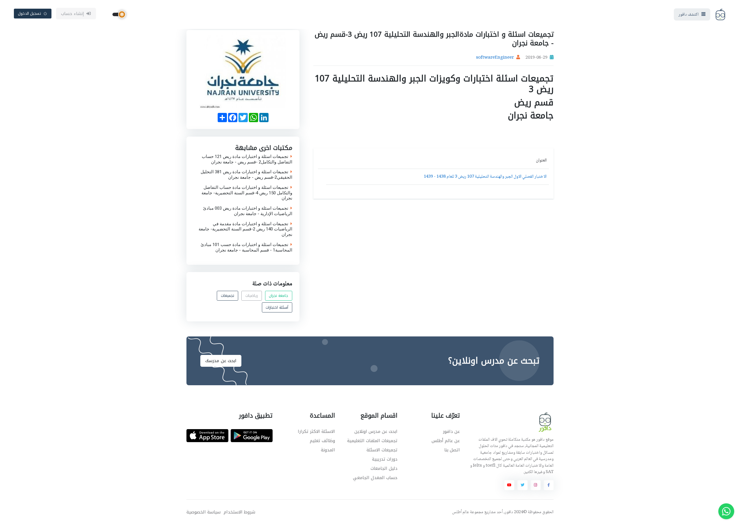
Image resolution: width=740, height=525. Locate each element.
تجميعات (227, 295)
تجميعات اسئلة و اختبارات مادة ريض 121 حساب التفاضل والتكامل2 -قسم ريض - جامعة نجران (247, 159)
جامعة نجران (278, 295)
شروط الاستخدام (239, 512)
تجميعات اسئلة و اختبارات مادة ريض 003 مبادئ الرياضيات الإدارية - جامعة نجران (247, 211)
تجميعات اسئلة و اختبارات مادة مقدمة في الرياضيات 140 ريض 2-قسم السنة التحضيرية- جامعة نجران (245, 229)
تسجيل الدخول (29, 13)
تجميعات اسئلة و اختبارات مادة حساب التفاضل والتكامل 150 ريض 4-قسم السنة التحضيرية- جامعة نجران (246, 193)
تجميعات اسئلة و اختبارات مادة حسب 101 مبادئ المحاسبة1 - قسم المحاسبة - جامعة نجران (246, 247)
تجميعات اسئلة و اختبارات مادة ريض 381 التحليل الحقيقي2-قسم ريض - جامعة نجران (246, 174)
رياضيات (251, 295)
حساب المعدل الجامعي (375, 478)
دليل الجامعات (384, 468)
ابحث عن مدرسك (220, 361)
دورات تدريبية (384, 459)
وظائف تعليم (322, 441)
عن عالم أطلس (446, 441)
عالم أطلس (460, 512)
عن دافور (451, 431)
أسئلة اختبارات (277, 307)
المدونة (328, 450)
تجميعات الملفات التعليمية (372, 441)
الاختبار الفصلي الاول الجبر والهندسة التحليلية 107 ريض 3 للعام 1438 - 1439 (485, 176)
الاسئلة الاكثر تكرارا (316, 431)
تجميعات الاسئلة (382, 450)
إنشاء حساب (72, 14)
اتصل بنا (452, 450)
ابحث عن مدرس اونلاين (375, 431)
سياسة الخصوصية (203, 512)
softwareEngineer (495, 58)
